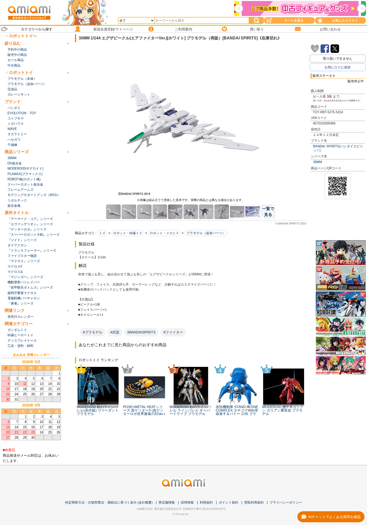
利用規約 (206, 502)
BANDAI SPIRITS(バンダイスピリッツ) (338, 148)
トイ (102, 233)
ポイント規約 (228, 502)
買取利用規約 (254, 502)
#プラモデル (92, 332)
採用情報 (187, 502)
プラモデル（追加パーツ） (205, 233)
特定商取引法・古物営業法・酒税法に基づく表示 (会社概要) (109, 502)
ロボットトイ (21, 72)
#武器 (114, 332)
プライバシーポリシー (286, 502)
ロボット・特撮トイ (127, 233)
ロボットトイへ (23, 36)
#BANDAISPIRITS (141, 332)
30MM (317, 162)
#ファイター (173, 332)
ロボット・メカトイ (164, 233)
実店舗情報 (167, 502)
